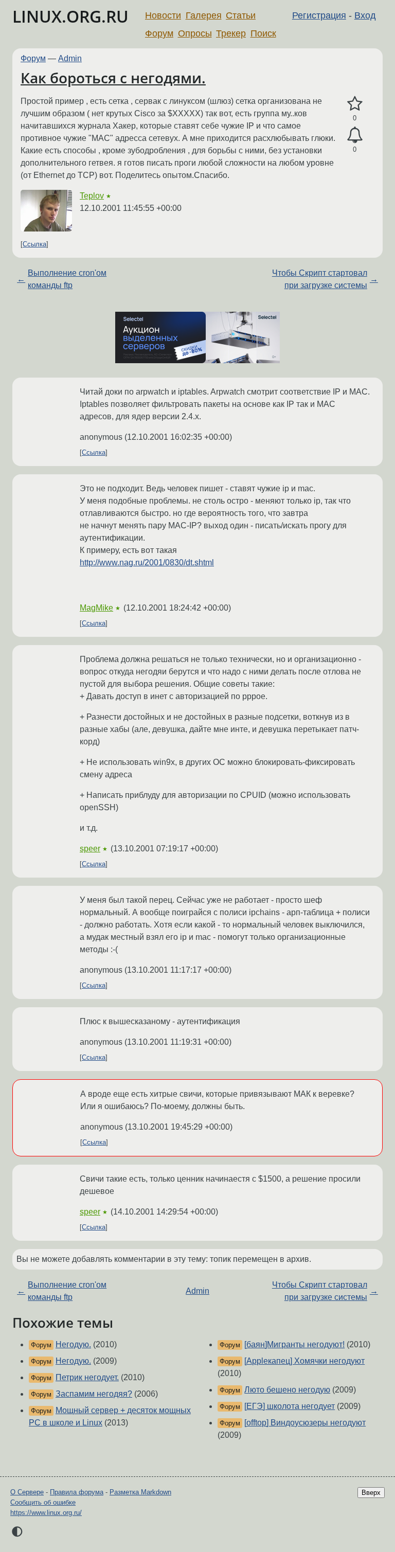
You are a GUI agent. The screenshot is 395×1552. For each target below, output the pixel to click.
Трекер (231, 33)
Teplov (92, 195)
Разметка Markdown (140, 1492)
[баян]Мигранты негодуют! (294, 1344)
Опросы (195, 33)
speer (90, 848)
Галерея (204, 15)
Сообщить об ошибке (43, 1502)
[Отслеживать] (354, 135)
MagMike (96, 607)
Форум (159, 33)
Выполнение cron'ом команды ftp (67, 279)
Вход (365, 15)
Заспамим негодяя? (94, 1393)
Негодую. (73, 1344)
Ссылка (34, 244)
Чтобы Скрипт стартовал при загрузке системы (319, 279)
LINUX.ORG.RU (70, 16)
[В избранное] (354, 104)
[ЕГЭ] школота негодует (289, 1406)
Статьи (241, 15)
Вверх (371, 1492)
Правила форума (76, 1492)
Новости (163, 15)
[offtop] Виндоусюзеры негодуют (305, 1422)
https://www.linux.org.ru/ (46, 1513)
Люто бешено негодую (287, 1389)
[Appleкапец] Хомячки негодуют (304, 1361)
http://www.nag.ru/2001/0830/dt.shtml (147, 562)
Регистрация (319, 15)
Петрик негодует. (87, 1377)
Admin (70, 58)
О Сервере (27, 1492)
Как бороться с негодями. (113, 77)
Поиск (263, 33)
